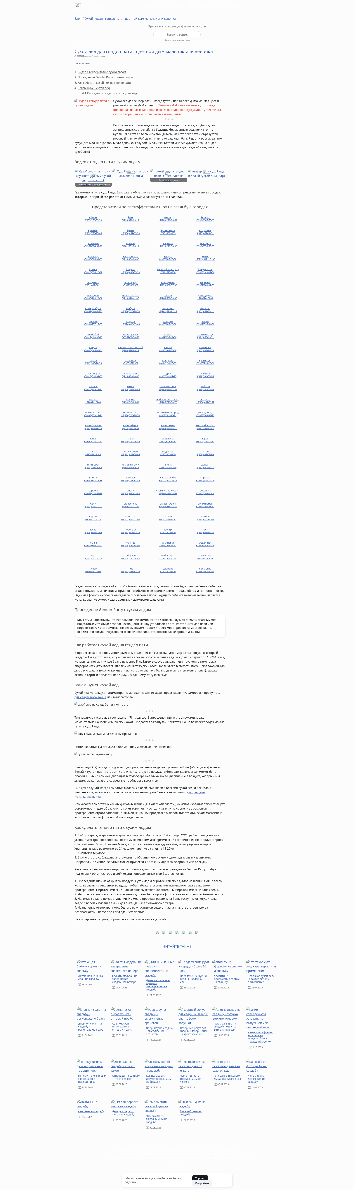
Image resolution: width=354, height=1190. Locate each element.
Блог (77, 19)
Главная (147, 6)
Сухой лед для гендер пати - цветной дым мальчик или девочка (130, 19)
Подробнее (202, 1183)
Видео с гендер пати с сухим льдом (102, 72)
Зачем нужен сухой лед (94, 88)
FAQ (190, 6)
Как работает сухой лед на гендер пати (104, 82)
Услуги (162, 6)
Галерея (177, 6)
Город (236, 6)
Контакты (221, 6)
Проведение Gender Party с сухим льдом (105, 77)
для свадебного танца (90, 697)
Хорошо (200, 1178)
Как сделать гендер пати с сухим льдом (113, 93)
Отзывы (203, 6)
